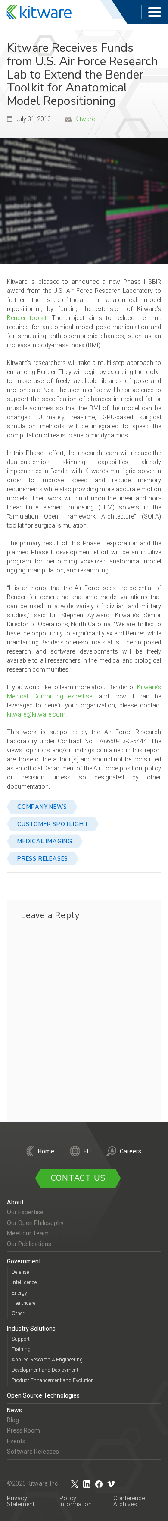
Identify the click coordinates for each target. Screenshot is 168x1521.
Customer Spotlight (52, 824)
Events (16, 1441)
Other (18, 1313)
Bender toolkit (27, 317)
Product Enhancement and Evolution (53, 1380)
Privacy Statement (20, 1501)
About (15, 1202)
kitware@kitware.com (36, 714)
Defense (20, 1272)
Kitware (85, 119)
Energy (19, 1293)
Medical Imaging (44, 841)
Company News (42, 807)
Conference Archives (129, 1501)
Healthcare (23, 1303)
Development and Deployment (45, 1370)
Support (21, 1339)
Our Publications (29, 1244)
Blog (13, 1420)
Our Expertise (25, 1212)
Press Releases (42, 859)
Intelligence (24, 1282)
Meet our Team (28, 1233)
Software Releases (33, 1451)
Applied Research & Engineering (47, 1360)
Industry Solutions (31, 1328)
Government (24, 1261)
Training (21, 1349)
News (14, 1410)
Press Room (23, 1430)
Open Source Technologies (43, 1395)
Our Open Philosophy (35, 1222)
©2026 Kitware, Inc (32, 1483)
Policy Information (75, 1501)
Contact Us (78, 1178)
